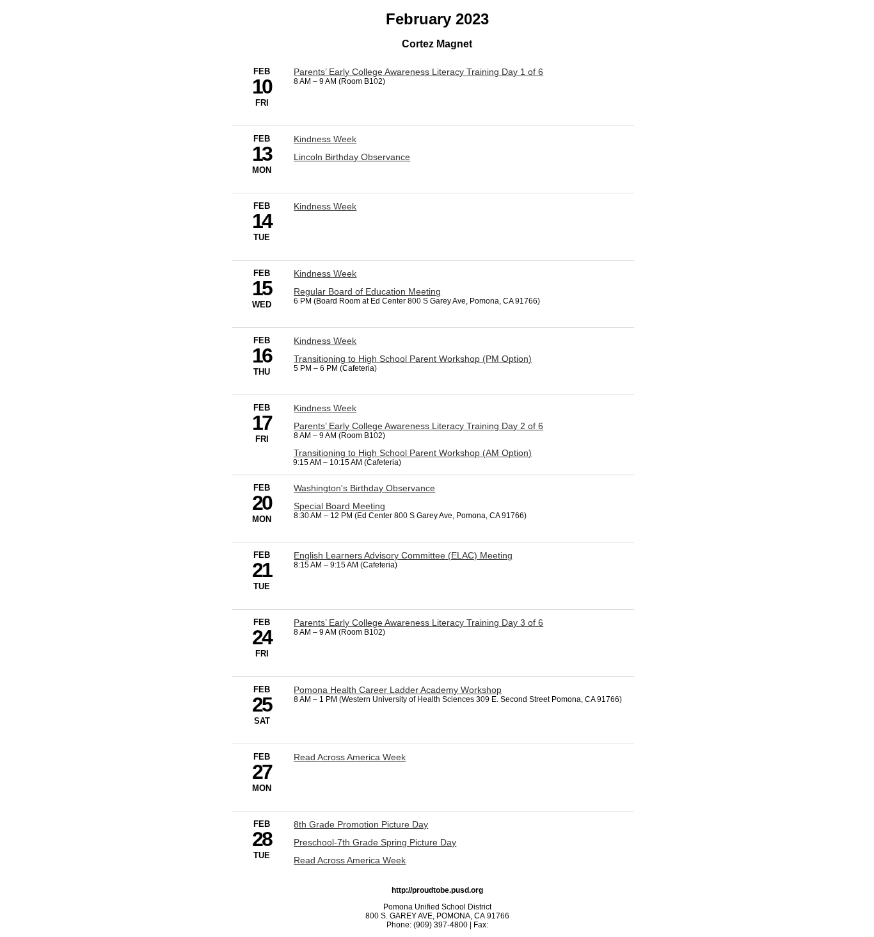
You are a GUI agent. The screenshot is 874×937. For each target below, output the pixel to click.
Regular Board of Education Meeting (367, 291)
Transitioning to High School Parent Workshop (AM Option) (413, 453)
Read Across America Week (350, 757)
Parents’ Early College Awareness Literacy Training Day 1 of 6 (418, 72)
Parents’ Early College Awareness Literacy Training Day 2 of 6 (418, 426)
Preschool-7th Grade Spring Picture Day (375, 842)
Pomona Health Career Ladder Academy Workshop (398, 690)
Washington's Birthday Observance (364, 488)
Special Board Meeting (339, 506)
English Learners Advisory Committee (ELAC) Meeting (403, 555)
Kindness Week (325, 139)
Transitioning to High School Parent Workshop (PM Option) (413, 359)
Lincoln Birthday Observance (352, 157)
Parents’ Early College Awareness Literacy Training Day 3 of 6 (418, 622)
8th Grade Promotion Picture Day (361, 824)
